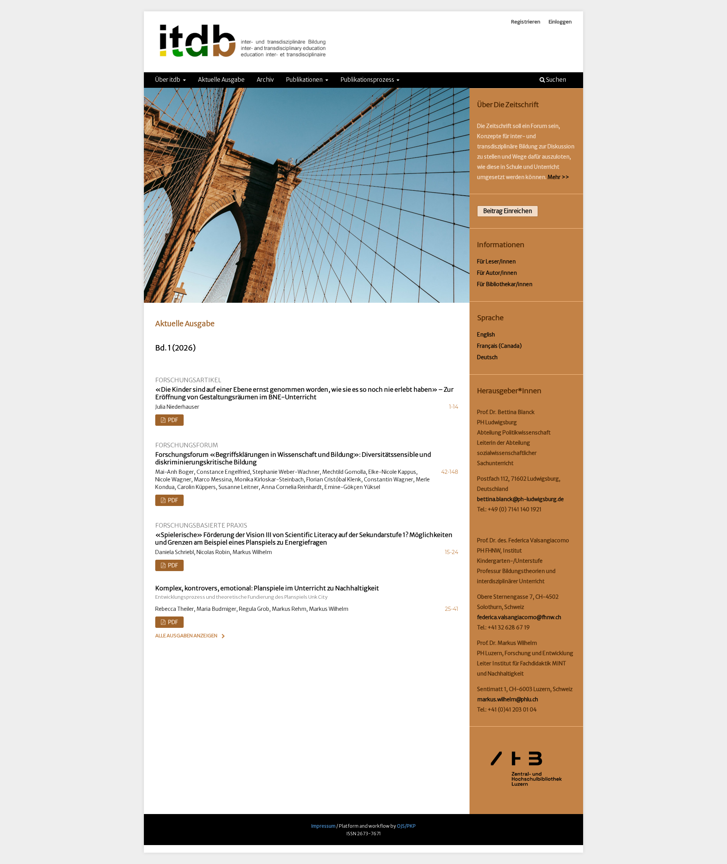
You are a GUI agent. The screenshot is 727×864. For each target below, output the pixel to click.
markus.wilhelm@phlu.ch (507, 699)
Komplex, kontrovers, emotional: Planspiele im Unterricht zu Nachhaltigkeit (267, 592)
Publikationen (305, 79)
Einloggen (560, 22)
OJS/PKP (406, 826)
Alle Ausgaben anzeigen (186, 635)
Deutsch (487, 357)
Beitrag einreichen (507, 211)
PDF (172, 420)
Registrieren (525, 22)
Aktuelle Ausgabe (221, 79)
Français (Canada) (499, 345)
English (486, 334)
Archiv (265, 79)
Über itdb (168, 79)
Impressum (323, 826)
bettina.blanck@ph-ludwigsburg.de (520, 499)
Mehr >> (558, 177)
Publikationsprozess (367, 79)
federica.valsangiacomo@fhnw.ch (519, 617)
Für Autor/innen (497, 272)
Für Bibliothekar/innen (504, 284)
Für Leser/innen (496, 261)
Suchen (555, 79)
